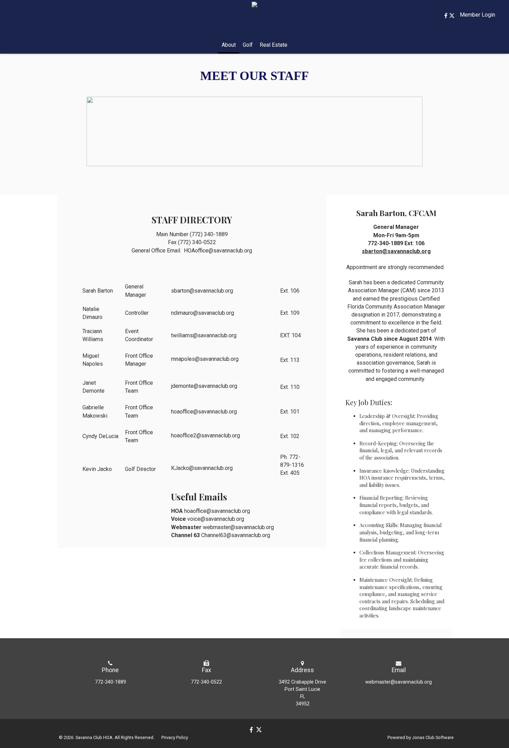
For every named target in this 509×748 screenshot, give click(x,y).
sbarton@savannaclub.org (396, 251)
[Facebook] (446, 15)
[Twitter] (452, 15)
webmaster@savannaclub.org (398, 682)
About (229, 45)
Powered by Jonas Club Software (420, 737)
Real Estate (273, 45)
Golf (248, 45)
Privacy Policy (174, 737)
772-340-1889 (110, 682)
